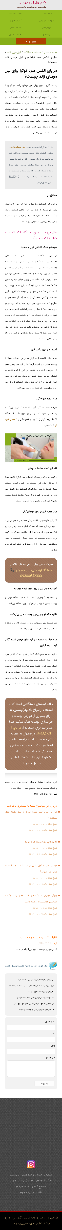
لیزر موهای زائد (18, 147)
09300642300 (31, 576)
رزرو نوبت (31, 41)
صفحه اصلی (46, 13)
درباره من (46, 27)
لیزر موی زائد (14, 52)
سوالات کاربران (46, 20)
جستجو (46, 34)
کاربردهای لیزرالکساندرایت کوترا (41, 842)
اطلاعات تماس (15, 34)
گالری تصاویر (15, 20)
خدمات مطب (15, 27)
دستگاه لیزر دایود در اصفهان (34, 570)
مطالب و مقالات (15, 13)
